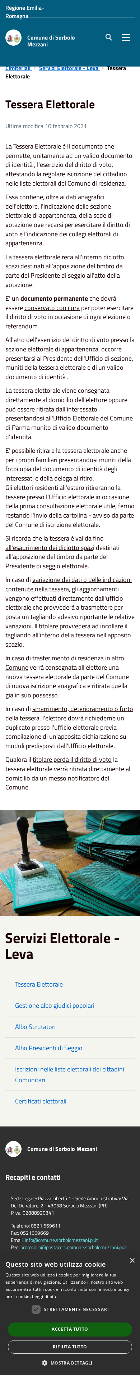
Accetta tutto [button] (70, 1329)
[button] (69, 1362)
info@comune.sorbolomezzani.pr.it (61, 1240)
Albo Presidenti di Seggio (49, 1048)
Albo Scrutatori (35, 1027)
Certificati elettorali (40, 1101)
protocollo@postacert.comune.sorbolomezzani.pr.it (73, 1247)
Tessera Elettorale (39, 984)
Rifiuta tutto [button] (70, 1347)
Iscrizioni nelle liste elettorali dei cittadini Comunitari (69, 1074)
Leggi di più (44, 1296)
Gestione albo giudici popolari (54, 1005)
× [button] (132, 1261)
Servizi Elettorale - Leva (69, 68)
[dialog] (70, 1314)
